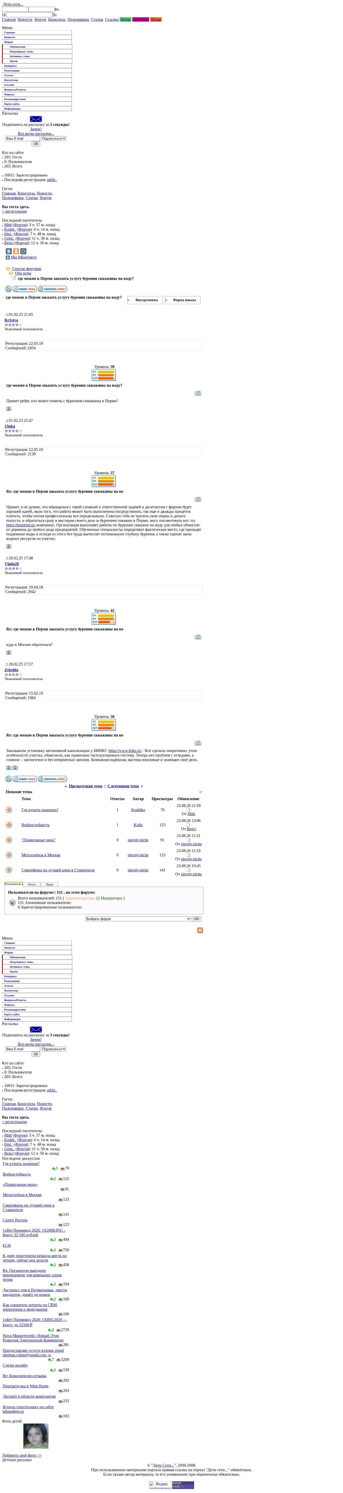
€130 (7, 1245)
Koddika (138, 810)
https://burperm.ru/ (20, 525)
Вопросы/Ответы (15, 89)
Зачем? (36, 129)
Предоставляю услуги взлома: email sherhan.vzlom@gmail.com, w (33, 1352)
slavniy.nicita (138, 840)
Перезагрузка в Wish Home (25, 1386)
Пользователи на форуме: (20, 883)
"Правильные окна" (39, 840)
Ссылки (112, 19)
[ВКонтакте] (9, 251)
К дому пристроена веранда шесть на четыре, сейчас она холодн (35, 1258)
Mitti (8, 225)
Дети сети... (12, 4)
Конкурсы (57, 19)
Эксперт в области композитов (29, 1396)
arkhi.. (52, 180)
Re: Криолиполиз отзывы (24, 1376)
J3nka (10, 426)
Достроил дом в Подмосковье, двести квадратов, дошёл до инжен (35, 1292)
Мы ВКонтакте (24, 257)
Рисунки (140, 19)
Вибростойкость (35, 825)
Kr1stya (11, 320)
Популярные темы (21, 51)
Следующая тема (123, 786)
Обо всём (23, 273)
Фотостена (11, 80)
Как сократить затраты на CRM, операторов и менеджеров (30, 1307)
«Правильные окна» (20, 1184)
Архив (14, 61)
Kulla (138, 825)
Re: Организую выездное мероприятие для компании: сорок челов (32, 1275)
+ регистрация (14, 211)
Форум (40, 19)
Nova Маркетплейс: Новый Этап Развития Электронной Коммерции (33, 1338)
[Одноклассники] (16, 251)
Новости (25, 19)
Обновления (17, 46)
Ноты (125, 19)
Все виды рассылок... (36, 133)
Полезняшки (78, 19)
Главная (9, 19)
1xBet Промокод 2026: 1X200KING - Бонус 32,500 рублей (34, 1232)
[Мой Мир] (23, 251)
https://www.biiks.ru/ (125, 751)
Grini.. (9, 238)
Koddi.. (10, 229)
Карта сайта (12, 104)
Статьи (97, 19)
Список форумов (26, 269)
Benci (9, 243)
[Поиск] (4, 15)
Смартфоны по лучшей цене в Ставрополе (58, 870)
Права (49, 884)
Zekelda (11, 670)
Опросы (9, 94)
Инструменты (147, 300)
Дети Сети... (163, 1465)
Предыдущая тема (85, 786)
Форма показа (184, 300)
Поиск (31, 884)
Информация (12, 108)
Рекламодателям (15, 99)
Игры (156, 19)
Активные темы (20, 56)
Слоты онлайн (15, 1365)
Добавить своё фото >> (22, 1455)
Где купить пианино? (40, 810)
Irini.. (8, 234)
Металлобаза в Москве (41, 855)
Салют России (15, 1220)
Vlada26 (12, 564)
